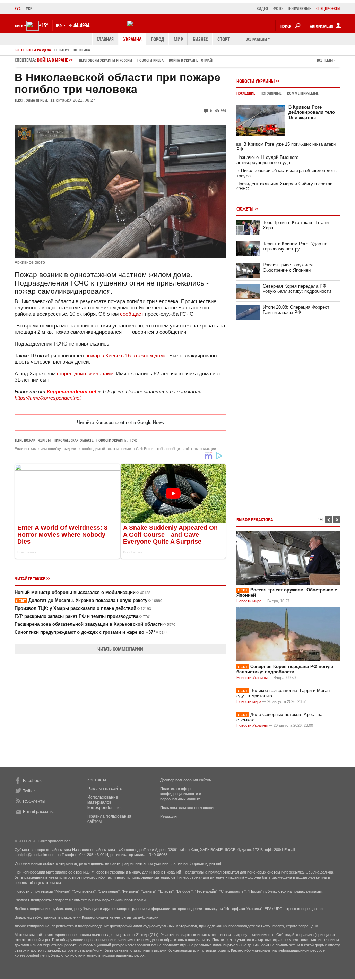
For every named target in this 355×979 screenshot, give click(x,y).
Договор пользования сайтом (186, 780)
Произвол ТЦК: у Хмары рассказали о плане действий (83, 608)
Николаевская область (73, 440)
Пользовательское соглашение (187, 808)
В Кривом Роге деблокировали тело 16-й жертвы (311, 112)
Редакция (168, 816)
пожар (29, 440)
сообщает (132, 314)
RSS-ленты (34, 801)
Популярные (271, 93)
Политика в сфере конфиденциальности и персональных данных (180, 793)
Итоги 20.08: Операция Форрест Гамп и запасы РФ (296, 310)
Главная (105, 39)
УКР (29, 8)
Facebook (32, 780)
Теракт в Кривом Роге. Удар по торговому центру (295, 246)
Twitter (29, 791)
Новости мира (248, 601)
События (61, 49)
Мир (178, 39)
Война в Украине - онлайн (191, 60)
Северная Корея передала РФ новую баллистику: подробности (297, 288)
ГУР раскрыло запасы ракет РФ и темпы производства (83, 616)
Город (157, 39)
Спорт (223, 39)
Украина (132, 39)
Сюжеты (244, 208)
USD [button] (59, 25)
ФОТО (278, 8)
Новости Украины (255, 81)
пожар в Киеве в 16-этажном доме (125, 355)
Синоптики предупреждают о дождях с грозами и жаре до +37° (91, 632)
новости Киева (150, 60)
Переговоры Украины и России (105, 60)
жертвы (44, 440)
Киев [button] (19, 25)
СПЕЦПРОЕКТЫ (328, 8)
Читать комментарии (120, 649)
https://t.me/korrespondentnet (48, 398)
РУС (18, 8)
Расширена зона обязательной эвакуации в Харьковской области (95, 624)
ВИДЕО (262, 8)
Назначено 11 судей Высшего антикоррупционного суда (267, 160)
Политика (81, 49)
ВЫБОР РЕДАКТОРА (254, 519)
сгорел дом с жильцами (85, 373)
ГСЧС (133, 440)
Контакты (96, 779)
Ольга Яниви (36, 100)
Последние (245, 93)
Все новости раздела (33, 49)
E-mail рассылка (39, 811)
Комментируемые (303, 93)
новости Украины (111, 440)
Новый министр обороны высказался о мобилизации (82, 592)
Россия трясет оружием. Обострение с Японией (288, 267)
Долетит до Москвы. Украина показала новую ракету (89, 600)
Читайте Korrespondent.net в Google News (120, 422)
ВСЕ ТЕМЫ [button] (325, 60)
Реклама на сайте (104, 788)
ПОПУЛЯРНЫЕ (299, 8)
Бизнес (200, 39)
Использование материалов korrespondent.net (104, 802)
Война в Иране (125, 60)
